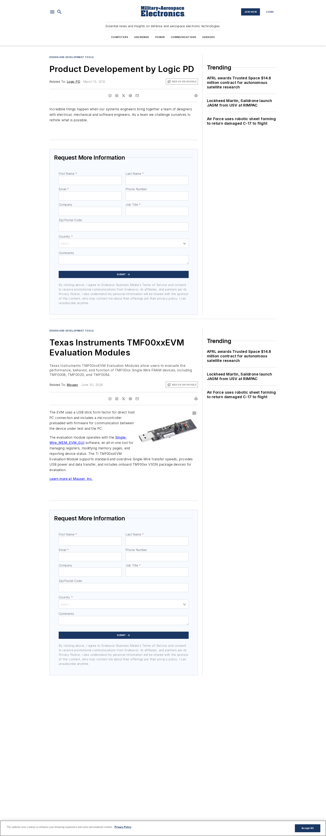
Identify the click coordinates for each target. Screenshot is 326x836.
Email (64, 189)
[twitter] (123, 95)
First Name (68, 173)
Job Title (133, 204)
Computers (119, 37)
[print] (196, 95)
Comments (66, 253)
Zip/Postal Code (70, 220)
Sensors (208, 37)
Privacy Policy (123, 827)
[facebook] (110, 95)
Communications (183, 37)
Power (160, 37)
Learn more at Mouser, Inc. (71, 479)
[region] (163, 828)
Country (66, 236)
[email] (137, 95)
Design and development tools (71, 57)
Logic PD (73, 81)
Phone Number (136, 189)
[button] (52, 12)
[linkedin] (117, 95)
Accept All (307, 828)
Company (65, 204)
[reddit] (130, 95)
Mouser (72, 385)
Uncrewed (141, 37)
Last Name (134, 173)
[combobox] (124, 243)
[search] (59, 12)
